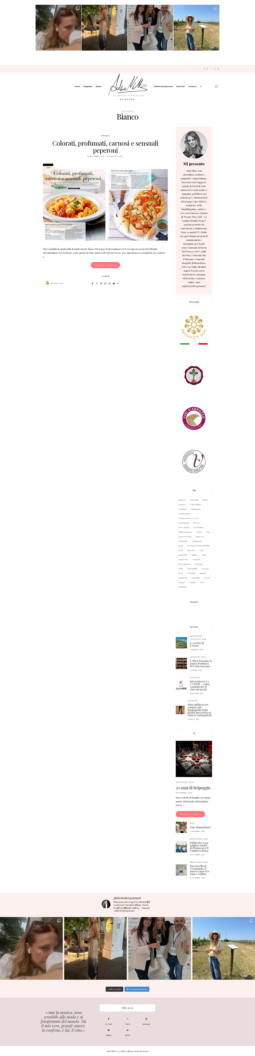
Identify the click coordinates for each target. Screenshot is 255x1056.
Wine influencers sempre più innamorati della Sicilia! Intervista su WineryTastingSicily (200, 710)
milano (194, 555)
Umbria (203, 573)
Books (98, 86)
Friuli (180, 545)
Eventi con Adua (184, 536)
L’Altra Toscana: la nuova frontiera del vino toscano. (201, 663)
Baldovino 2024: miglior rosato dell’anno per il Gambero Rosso (199, 846)
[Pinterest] (101, 283)
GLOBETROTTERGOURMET (198, 545)
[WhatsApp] (110, 283)
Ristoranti (199, 564)
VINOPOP (182, 587)
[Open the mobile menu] (216, 86)
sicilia (180, 568)
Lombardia (182, 555)
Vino (202, 582)
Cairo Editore (196, 504)
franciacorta (197, 541)
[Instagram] (215, 69)
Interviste (194, 626)
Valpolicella (182, 578)
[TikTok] (207, 69)
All (194, 733)
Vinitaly (192, 582)
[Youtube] (218, 69)
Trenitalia (191, 573)
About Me (180, 86)
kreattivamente (143, 1051)
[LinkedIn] (114, 283)
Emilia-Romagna (185, 532)
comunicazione (184, 513)
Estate (199, 532)
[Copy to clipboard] (118, 283)
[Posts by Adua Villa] (47, 283)
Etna (208, 532)
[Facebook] (204, 69)
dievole (197, 523)
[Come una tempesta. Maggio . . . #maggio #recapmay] (150, 28)
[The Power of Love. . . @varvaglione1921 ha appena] (196, 28)
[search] (201, 86)
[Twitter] (211, 69)
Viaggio (181, 582)
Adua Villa (58, 283)
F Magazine (105, 136)
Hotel (180, 550)
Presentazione (184, 564)
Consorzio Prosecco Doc (188, 518)
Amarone (182, 504)
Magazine (88, 86)
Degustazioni (196, 636)
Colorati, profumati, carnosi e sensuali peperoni (105, 146)
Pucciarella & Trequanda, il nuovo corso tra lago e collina (199, 870)
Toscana (205, 568)
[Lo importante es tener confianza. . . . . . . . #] (104, 28)
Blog (204, 639)
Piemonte (197, 559)
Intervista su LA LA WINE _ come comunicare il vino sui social (200, 685)
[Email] (105, 283)
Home (77, 86)
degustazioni (183, 523)
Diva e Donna (183, 527)
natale (204, 555)
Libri (201, 550)
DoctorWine (199, 527)
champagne (196, 509)
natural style (183, 559)
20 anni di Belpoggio (193, 787)
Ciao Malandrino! (200, 827)
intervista (191, 550)
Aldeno (205, 500)
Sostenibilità (192, 568)
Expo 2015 (200, 536)
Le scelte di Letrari (197, 644)
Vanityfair (196, 578)
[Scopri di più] (194, 145)
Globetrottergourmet (163, 86)
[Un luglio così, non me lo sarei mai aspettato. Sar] (58, 28)
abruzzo (181, 500)
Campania (182, 509)
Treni (180, 573)
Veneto (207, 578)
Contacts (192, 86)
